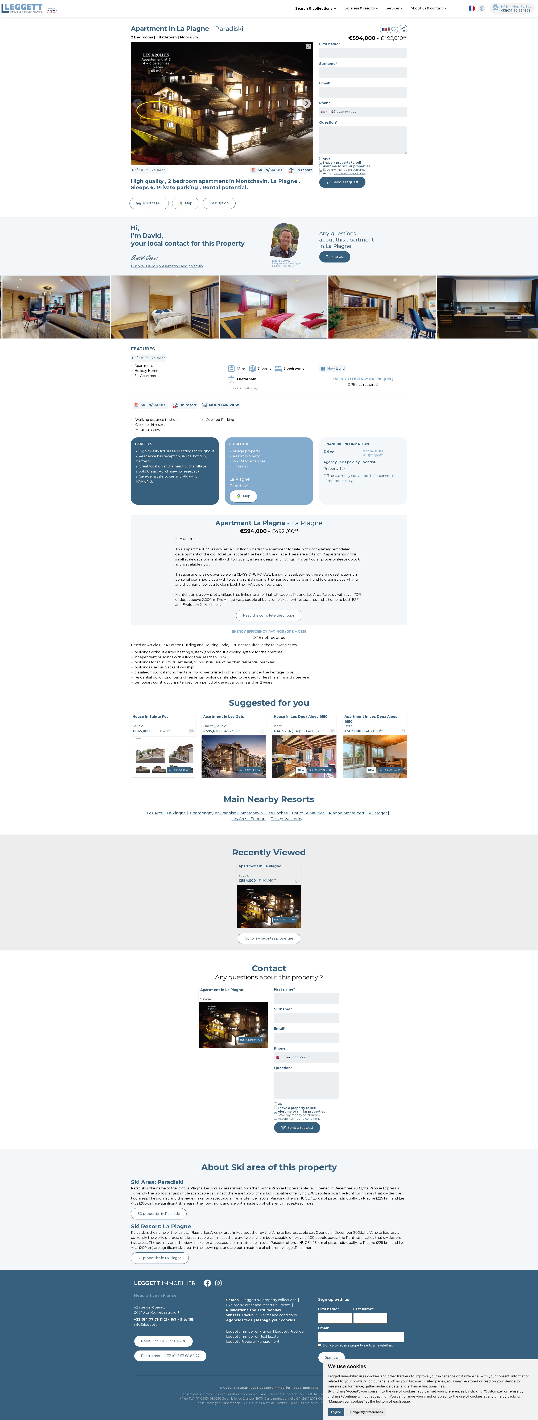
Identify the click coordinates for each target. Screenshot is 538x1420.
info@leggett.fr (147, 1325)
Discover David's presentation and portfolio (167, 266)
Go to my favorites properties (269, 938)
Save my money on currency (343, 169)
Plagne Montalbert (346, 813)
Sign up (331, 1358)
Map (188, 203)
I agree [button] (336, 1412)
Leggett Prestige (289, 1331)
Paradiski (238, 485)
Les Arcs (155, 813)
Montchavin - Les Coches (264, 813)
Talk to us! (334, 257)
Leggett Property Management (253, 1342)
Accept (343, 173)
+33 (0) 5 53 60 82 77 (182, 1356)
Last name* (363, 1309)
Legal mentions (305, 1388)
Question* (328, 123)
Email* (325, 83)
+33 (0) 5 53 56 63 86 (169, 1341)
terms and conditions (349, 173)
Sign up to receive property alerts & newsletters (358, 1345)
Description (219, 203)
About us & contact (427, 8)
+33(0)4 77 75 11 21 (515, 10)
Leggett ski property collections (269, 1300)
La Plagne (239, 479)
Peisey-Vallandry (286, 818)
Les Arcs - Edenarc (249, 818)
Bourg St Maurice (308, 813)
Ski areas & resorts (360, 8)
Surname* (328, 64)
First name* (329, 44)
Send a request (346, 182)
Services (393, 8)
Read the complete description (269, 615)
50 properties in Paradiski (159, 1214)
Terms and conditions (279, 1315)
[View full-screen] (308, 46)
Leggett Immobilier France (248, 1331)
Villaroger (378, 813)
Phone (325, 103)
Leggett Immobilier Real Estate (252, 1337)
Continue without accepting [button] (364, 1396)
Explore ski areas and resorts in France (258, 1305)
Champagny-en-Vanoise (213, 813)
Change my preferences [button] (365, 1412)
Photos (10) (152, 203)
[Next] (306, 103)
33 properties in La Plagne (160, 1258)
